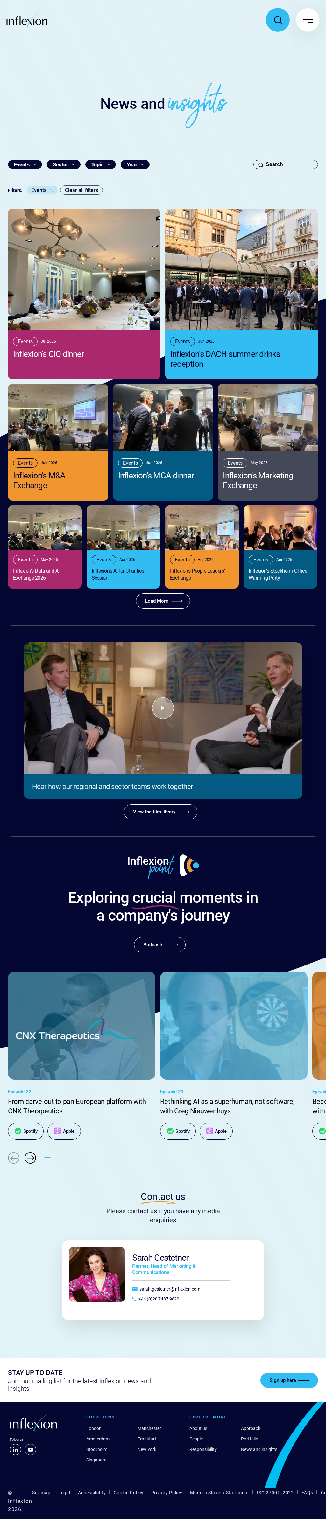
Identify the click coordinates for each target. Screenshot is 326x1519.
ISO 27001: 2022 (275, 1492)
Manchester (149, 1428)
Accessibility (92, 1492)
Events (38, 190)
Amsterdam (98, 1438)
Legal (64, 1492)
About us (198, 1428)
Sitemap (41, 1492)
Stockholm (96, 1449)
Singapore (96, 1459)
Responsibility (203, 1449)
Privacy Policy (167, 1492)
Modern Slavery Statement (219, 1492)
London (94, 1428)
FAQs (307, 1492)
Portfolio (249, 1438)
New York (147, 1449)
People (196, 1438)
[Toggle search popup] (278, 20)
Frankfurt (147, 1438)
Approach (250, 1428)
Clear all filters (81, 190)
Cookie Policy (129, 1492)
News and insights (259, 1449)
